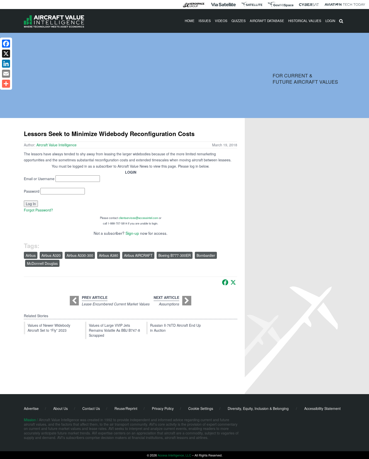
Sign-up (132, 233)
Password (31, 191)
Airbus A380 (108, 255)
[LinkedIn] (6, 64)
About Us (60, 408)
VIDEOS (221, 20)
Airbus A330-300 (80, 255)
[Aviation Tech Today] (345, 4)
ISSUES (205, 20)
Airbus (31, 255)
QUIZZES (238, 20)
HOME (190, 20)
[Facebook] (225, 282)
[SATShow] (251, 4)
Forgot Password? (38, 209)
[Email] (6, 74)
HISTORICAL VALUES (304, 20)
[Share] (6, 84)
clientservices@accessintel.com (138, 218)
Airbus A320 (51, 255)
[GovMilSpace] (280, 4)
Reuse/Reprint (125, 408)
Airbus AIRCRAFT (138, 255)
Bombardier (206, 255)
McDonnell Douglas (42, 263)
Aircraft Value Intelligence (56, 144)
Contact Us (91, 408)
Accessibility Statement (322, 408)
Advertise (31, 408)
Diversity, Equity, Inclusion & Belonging (258, 408)
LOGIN (330, 20)
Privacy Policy (163, 408)
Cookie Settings (200, 408)
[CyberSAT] (309, 4)
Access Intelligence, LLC (174, 455)
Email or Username (39, 178)
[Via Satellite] (223, 4)
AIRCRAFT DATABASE (267, 20)
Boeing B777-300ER (174, 255)
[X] (233, 282)
